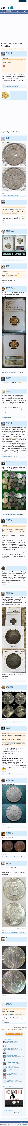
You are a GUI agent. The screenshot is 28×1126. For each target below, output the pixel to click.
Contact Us (22, 1122)
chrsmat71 (8, 832)
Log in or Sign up (22, 1)
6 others (13, 195)
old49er (12, 680)
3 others (15, 260)
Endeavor (8, 230)
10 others (19, 721)
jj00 (7, 195)
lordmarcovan (9, 1060)
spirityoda (8, 86)
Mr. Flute (8, 519)
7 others (19, 856)
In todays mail (9, 1051)
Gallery (21, 10)
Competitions (14, 10)
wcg (3, 372)
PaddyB (8, 462)
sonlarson (4, 260)
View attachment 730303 (7, 209)
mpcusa (7, 1063)
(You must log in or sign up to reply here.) (19, 1027)
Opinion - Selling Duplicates (11, 1069)
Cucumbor (4, 86)
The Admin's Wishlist (7, 1113)
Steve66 (8, 862)
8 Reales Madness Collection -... (12, 1055)
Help (26, 1122)
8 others (17, 680)
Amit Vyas (8, 1067)
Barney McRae (9, 1049)
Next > (22, 48)
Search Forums (4, 12)
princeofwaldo (9, 287)
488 (14, 48)
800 (20, 48)
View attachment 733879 (7, 1014)
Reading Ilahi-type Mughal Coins (12, 1066)
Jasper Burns (9, 1074)
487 (12, 48)
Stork (9, 195)
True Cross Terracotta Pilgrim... (12, 1080)
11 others (18, 372)
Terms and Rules (18, 1124)
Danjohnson (9, 592)
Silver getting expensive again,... (12, 1062)
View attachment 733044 (18, 531)
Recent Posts (11, 12)
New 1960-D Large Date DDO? (12, 1073)
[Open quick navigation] (26, 1118)
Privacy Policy (25, 1124)
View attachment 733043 (7, 531)
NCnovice (8, 1003)
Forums (8, 10)
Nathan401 (12, 456)
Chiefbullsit (4, 195)
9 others (18, 514)
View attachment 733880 (18, 1014)
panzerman (9, 52)
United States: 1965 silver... (11, 1059)
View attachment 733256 (18, 742)
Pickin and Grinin (7, 372)
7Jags (7, 1078)
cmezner (8, 1042)
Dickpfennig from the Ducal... (11, 1041)
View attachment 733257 (7, 743)
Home (3, 10)
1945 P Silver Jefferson (10, 1044)
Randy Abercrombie (10, 1070)
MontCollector (9, 686)
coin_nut (8, 566)
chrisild (8, 390)
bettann (13, 86)
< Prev (2, 48)
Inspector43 (8, 1045)
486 (10, 48)
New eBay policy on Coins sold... (12, 1048)
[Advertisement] (14, 29)
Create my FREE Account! (14, 1033)
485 (9, 48)
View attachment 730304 (18, 209)
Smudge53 (8, 1081)
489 (16, 48)
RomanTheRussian (10, 1056)
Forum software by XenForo (6, 1124)
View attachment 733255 (7, 742)
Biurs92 (8, 265)
